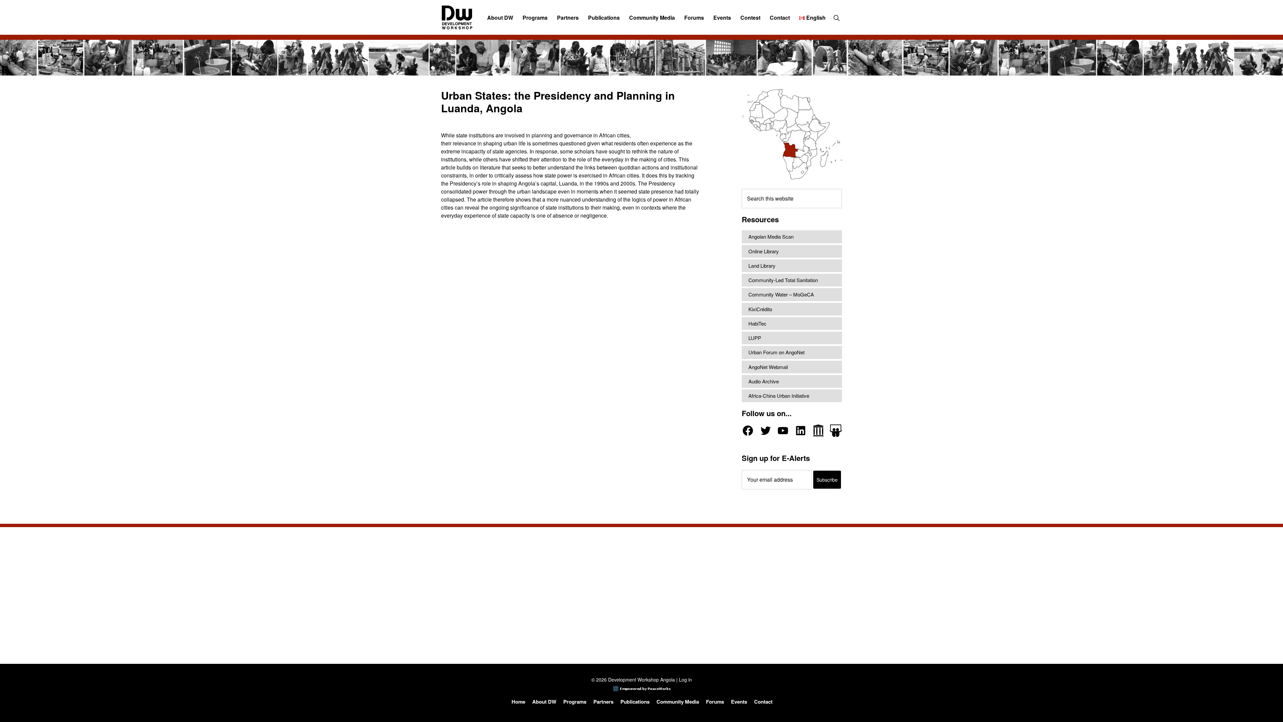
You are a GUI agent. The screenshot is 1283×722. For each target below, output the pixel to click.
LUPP (754, 337)
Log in (685, 679)
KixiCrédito (760, 309)
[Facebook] (748, 431)
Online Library (763, 251)
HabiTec (757, 323)
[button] (836, 17)
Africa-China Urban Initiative (778, 395)
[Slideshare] (836, 431)
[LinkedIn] (801, 431)
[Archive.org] (818, 431)
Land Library (761, 265)
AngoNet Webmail (768, 366)
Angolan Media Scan (771, 236)
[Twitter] (765, 431)
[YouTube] (783, 431)
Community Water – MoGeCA (781, 294)
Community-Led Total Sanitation (783, 279)
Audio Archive (763, 381)
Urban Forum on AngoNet (776, 352)
